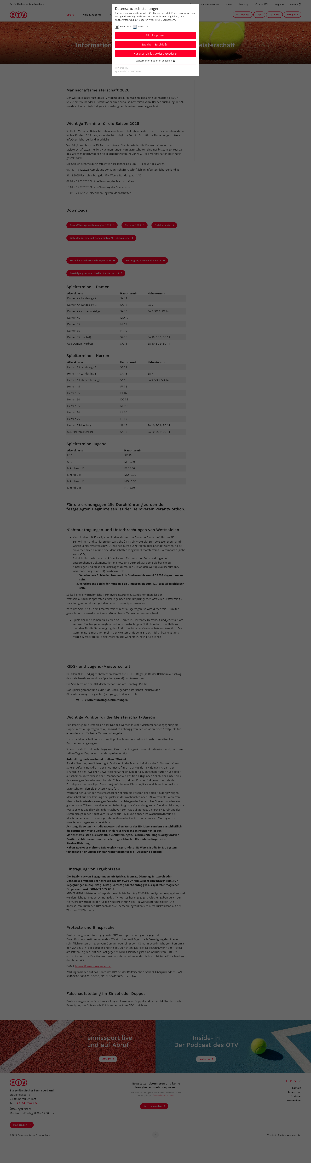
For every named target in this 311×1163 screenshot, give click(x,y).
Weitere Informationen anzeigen (154, 60)
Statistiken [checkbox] (143, 26)
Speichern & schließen (155, 44)
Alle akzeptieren (155, 35)
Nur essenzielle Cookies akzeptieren (156, 53)
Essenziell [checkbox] (125, 26)
